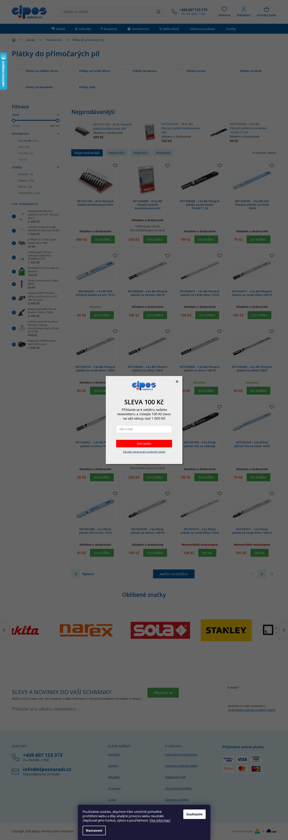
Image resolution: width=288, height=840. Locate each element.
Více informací (159, 820)
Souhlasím (194, 814)
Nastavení (94, 830)
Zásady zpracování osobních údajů (144, 451)
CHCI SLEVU (144, 443)
